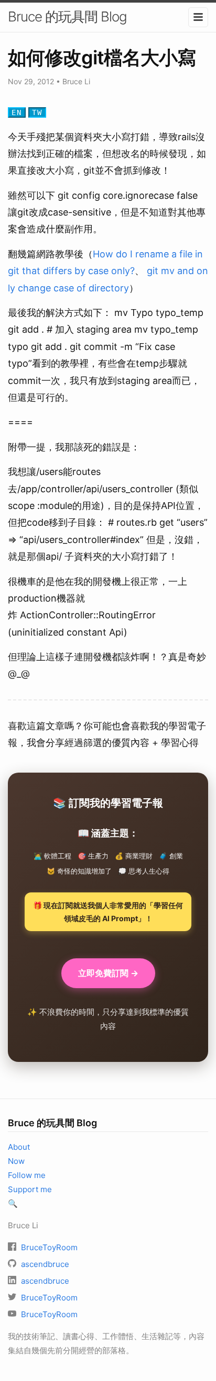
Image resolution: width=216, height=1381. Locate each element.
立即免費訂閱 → (108, 973)
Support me (30, 1189)
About (19, 1147)
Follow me (27, 1175)
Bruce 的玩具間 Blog (67, 16)
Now (16, 1161)
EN (17, 112)
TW (37, 112)
